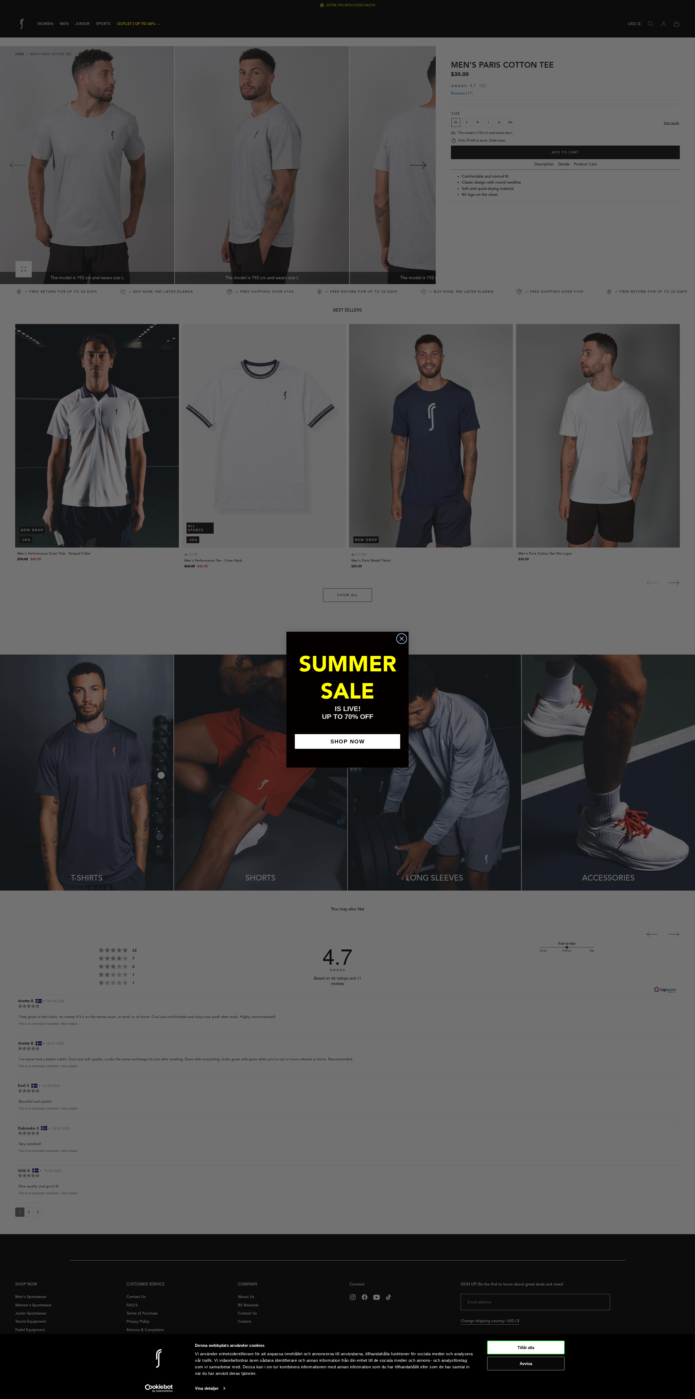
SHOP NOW (347, 741)
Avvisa (526, 1363)
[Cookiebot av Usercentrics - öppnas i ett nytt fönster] (159, 1388)
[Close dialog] (401, 638)
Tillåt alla (525, 1347)
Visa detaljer (207, 1388)
